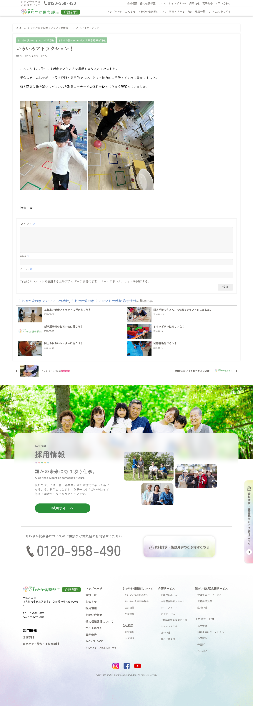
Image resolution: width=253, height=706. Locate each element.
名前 (25, 256)
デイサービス (168, 614)
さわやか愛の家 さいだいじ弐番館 (36, 40)
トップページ (114, 11)
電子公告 (207, 3)
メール (26, 268)
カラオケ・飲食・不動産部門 (41, 644)
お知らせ (130, 11)
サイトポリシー (178, 3)
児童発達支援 (204, 601)
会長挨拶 (129, 607)
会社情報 (129, 632)
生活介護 (202, 607)
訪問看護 (202, 625)
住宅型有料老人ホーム (173, 601)
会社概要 (132, 3)
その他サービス (204, 619)
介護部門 (28, 637)
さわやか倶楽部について (152, 11)
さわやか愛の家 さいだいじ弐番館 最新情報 (82, 40)
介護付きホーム (169, 595)
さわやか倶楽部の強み (137, 601)
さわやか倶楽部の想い (137, 595)
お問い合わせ (223, 3)
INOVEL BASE (94, 641)
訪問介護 (165, 632)
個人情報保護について (153, 3)
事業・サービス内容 (180, 11)
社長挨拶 (129, 614)
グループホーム (169, 607)
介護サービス (166, 588)
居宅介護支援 (168, 639)
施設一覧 (200, 11)
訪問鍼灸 (202, 638)
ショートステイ (169, 626)
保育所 (201, 644)
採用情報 (194, 3)
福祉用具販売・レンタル (210, 632)
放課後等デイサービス (209, 595)
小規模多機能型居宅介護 (174, 620)
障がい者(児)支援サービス (211, 588)
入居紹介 (202, 650)
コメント (28, 223)
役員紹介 (129, 638)
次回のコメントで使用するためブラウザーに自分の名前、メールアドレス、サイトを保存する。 (87, 281)
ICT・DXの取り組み (219, 11)
